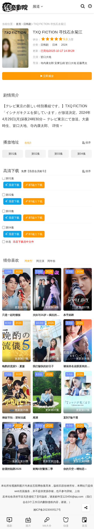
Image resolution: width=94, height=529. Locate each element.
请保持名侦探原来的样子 (77, 366)
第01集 (13, 153)
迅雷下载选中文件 (23, 241)
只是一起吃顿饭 (11, 314)
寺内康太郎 (47, 63)
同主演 (40, 261)
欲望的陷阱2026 (11, 468)
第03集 (58, 153)
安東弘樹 (59, 63)
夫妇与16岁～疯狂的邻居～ (49, 314)
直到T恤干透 (70, 417)
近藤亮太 (82, 63)
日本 (54, 44)
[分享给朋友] (86, 508)
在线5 (27, 142)
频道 (37, 6)
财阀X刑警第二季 (43, 468)
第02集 (35, 153)
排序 (88, 142)
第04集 (81, 153)
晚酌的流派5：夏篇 (13, 366)
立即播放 (48, 76)
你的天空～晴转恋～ (75, 468)
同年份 (51, 261)
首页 (18, 24)
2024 (64, 44)
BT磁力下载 (35, 185)
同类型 (28, 261)
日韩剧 (27, 24)
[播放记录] (90, 6)
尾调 (35, 417)
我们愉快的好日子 (43, 366)
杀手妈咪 (68, 314)
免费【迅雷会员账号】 (34, 171)
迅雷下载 (13, 185)
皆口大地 (46, 57)
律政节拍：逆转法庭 (14, 417)
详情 (56, 126)
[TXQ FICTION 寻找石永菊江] (15, 48)
